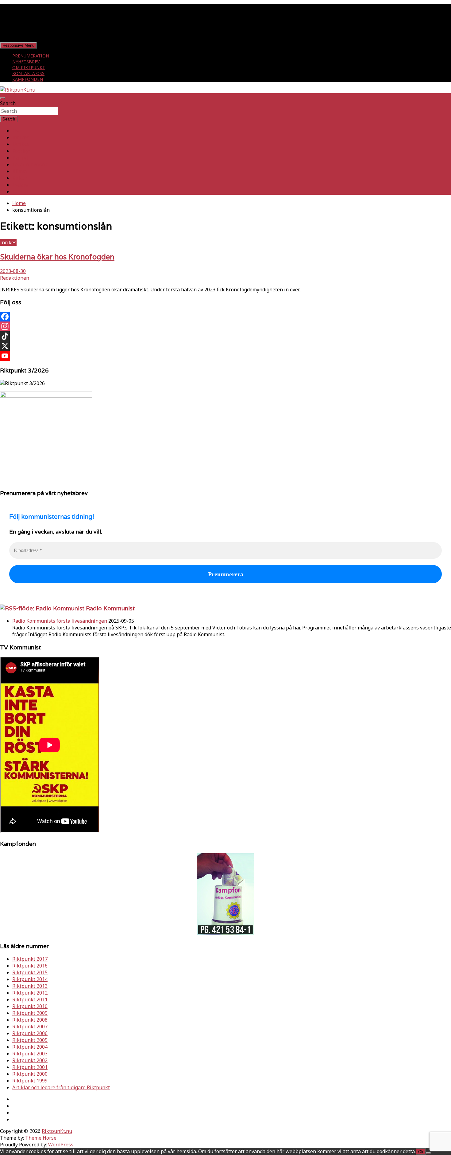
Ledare (20, 184)
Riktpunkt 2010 (30, 1006)
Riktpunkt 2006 (30, 1033)
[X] (225, 346)
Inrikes (20, 137)
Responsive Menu (18, 45)
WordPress (60, 1144)
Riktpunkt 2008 (30, 1019)
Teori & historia (30, 164)
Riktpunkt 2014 (30, 979)
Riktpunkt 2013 (30, 986)
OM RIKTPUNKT (28, 67)
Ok (420, 1151)
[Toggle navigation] (2, 98)
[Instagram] (225, 326)
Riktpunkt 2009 (30, 1013)
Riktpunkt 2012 (30, 992)
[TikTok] (225, 336)
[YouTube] (225, 356)
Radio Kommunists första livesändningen (59, 620)
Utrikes (20, 144)
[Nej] (428, 1153)
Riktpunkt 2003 (30, 1053)
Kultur (19, 178)
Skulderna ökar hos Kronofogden (57, 257)
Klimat (19, 171)
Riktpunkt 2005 (30, 1040)
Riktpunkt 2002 (30, 1060)
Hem (17, 130)
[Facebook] (225, 316)
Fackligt (21, 151)
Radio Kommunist (110, 608)
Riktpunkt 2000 (30, 1073)
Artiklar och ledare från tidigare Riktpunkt (61, 1087)
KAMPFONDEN (27, 79)
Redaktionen (14, 277)
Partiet (20, 157)
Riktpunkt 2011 (30, 999)
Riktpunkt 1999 (30, 1080)
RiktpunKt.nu (57, 1131)
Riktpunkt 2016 (30, 965)
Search (8, 103)
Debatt (20, 191)
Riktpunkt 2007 (30, 1026)
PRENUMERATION (30, 56)
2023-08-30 (13, 271)
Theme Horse (40, 1137)
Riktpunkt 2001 (30, 1067)
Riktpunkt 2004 (30, 1046)
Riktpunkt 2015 (30, 972)
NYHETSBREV (26, 62)
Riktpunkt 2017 (30, 959)
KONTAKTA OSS (28, 73)
